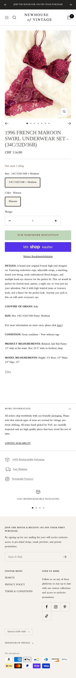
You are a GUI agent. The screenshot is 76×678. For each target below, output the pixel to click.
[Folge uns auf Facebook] (46, 606)
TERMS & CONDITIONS (18, 591)
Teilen (8, 372)
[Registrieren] (65, 556)
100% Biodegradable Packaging (28, 459)
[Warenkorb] (69, 17)
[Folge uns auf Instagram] (55, 606)
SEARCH (9, 578)
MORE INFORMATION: (18, 409)
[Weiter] (69, 123)
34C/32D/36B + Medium (22, 182)
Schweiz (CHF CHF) (16, 632)
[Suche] (14, 17)
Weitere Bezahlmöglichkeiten (38, 256)
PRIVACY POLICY (15, 584)
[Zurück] (6, 123)
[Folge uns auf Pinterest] (65, 606)
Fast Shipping (20, 469)
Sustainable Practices (22, 479)
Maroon (13, 201)
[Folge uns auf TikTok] (46, 615)
